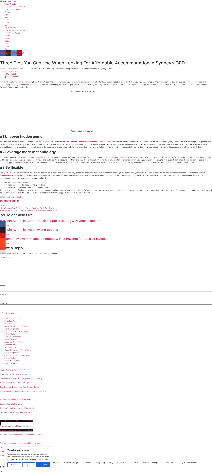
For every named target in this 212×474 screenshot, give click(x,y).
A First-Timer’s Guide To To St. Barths (16, 383)
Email (3, 294)
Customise (14, 465)
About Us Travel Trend (13, 318)
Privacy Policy (10, 334)
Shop (6, 22)
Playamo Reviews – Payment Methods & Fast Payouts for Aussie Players (52, 239)
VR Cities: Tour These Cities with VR (15, 412)
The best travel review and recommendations (21, 434)
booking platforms (171, 157)
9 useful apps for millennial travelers (15, 426)
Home (2, 69)
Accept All (43, 465)
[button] (2, 57)
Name (3, 286)
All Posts (3, 205)
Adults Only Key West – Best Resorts (15, 370)
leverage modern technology (32, 157)
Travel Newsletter (11, 339)
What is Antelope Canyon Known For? (15, 374)
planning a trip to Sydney (21, 82)
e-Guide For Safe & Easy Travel (17, 331)
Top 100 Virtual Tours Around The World (17, 408)
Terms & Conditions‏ (12, 337)
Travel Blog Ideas (11, 329)
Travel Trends (10, 4)
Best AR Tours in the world (11, 404)
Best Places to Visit (17, 7)
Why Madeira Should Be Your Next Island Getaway (21, 378)
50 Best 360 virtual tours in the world (15, 400)
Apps (6, 14)
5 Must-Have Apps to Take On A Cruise (16, 421)
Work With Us (10, 323)
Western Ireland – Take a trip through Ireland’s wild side (23, 391)
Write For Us (9, 321)
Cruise (7, 12)
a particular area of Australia (123, 157)
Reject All (29, 465)
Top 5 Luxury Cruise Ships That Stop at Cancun (20, 387)
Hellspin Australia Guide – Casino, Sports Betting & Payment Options (50, 221)
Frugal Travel (14, 9)
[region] (28, 458)
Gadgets (7, 17)
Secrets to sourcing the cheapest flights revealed (20, 443)
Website (3, 303)
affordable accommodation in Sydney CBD (88, 142)
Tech (6, 20)
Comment (5, 258)
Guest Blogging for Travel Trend (17, 326)
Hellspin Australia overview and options (29, 230)
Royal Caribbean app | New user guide (16, 430)
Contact (7, 25)
